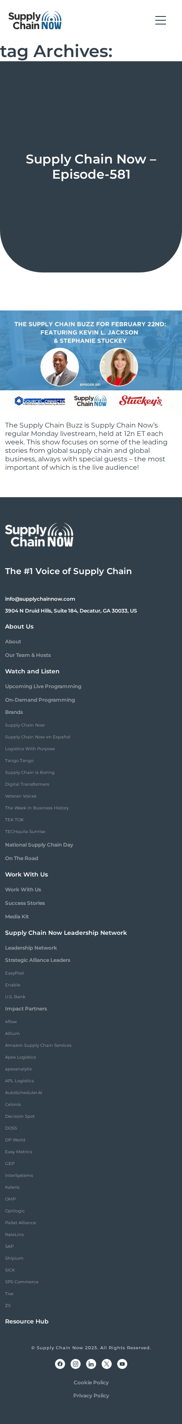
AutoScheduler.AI (23, 1092)
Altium (12, 1033)
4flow (11, 1021)
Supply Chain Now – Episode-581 (91, 166)
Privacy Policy (91, 1395)
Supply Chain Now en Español (37, 737)
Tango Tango (19, 760)
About (13, 641)
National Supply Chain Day (39, 844)
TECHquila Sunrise (25, 831)
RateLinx (14, 1234)
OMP (10, 1199)
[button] (161, 20)
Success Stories (25, 903)
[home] (35, 20)
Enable (12, 985)
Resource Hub (27, 1321)
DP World (15, 1140)
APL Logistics (19, 1081)
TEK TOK (14, 819)
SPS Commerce (22, 1282)
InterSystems (19, 1175)
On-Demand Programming (40, 700)
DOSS (11, 1128)
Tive (9, 1293)
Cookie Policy (91, 1382)
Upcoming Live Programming (43, 686)
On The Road (21, 858)
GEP (9, 1163)
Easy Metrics (18, 1151)
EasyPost (14, 973)
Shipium (14, 1258)
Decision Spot (20, 1116)
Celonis (13, 1104)
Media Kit (17, 916)
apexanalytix (18, 1069)
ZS (8, 1305)
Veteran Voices (20, 796)
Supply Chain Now (25, 725)
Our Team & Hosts (28, 655)
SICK (10, 1270)
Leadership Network (31, 948)
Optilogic (15, 1211)
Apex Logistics (20, 1057)
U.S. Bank (15, 996)
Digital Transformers (27, 784)
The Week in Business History (37, 808)
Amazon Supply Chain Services (38, 1045)
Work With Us (23, 889)
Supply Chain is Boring (30, 772)
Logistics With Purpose (30, 748)
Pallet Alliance (20, 1222)
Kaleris (12, 1187)
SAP (9, 1246)
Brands (14, 712)
